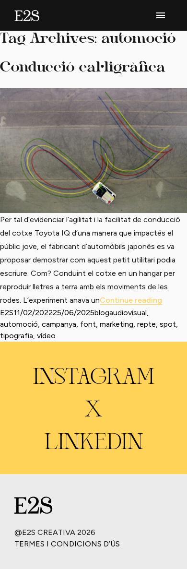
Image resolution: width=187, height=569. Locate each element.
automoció (19, 324)
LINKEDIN (94, 443)
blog (101, 312)
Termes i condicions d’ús (67, 543)
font (88, 324)
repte (146, 324)
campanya (59, 324)
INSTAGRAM (93, 378)
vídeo (46, 335)
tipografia (16, 335)
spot (168, 324)
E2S (6, 312)
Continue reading (131, 300)
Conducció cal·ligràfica (82, 67)
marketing (116, 324)
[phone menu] (161, 15)
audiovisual (128, 312)
